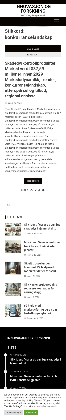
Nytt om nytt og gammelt (33, 15)
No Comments (33, 55)
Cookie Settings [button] (13, 412)
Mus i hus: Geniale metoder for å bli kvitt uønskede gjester (42, 246)
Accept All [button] (31, 412)
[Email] (43, 190)
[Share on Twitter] (35, 190)
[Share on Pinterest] (39, 190)
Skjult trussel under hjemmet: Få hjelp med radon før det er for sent (40, 267)
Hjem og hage (15, 103)
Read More (33, 180)
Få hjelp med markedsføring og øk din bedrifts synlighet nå (40, 309)
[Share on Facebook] (31, 190)
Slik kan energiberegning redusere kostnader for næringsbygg (40, 288)
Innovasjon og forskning (33, 9)
